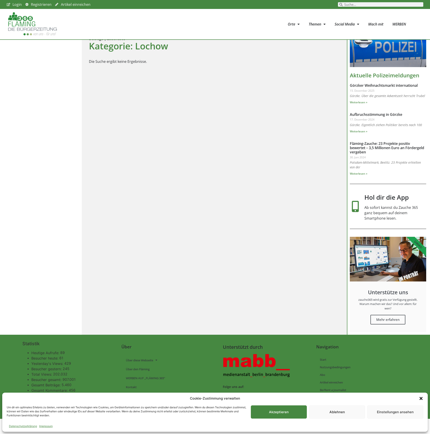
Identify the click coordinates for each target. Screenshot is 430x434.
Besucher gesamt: (46, 379)
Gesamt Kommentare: (50, 390)
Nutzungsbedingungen (335, 367)
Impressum (46, 426)
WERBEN (399, 24)
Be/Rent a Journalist (333, 390)
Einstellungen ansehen (395, 412)
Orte (291, 24)
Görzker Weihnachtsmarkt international (384, 85)
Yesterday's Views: (47, 363)
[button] (421, 398)
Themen (315, 24)
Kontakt (131, 387)
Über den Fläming (138, 369)
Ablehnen (337, 412)
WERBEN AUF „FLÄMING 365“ (145, 378)
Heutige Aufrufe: (45, 353)
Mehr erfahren (388, 319)
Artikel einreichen (331, 382)
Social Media (345, 24)
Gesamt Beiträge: (46, 385)
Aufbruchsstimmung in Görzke (376, 114)
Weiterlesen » (358, 102)
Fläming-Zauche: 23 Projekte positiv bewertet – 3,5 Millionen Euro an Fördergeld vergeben (387, 148)
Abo (322, 375)
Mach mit (375, 24)
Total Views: (42, 374)
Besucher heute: (45, 358)
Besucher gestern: (47, 369)
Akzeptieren (279, 412)
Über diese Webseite (139, 360)
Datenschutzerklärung (23, 426)
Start (323, 360)
